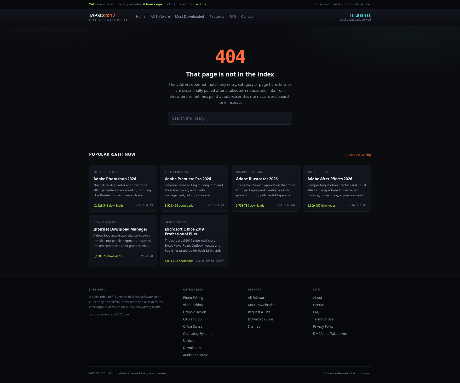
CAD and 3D (192, 319)
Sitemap (254, 326)
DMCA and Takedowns (330, 333)
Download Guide (260, 319)
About (317, 298)
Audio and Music (195, 355)
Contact (247, 16)
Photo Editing (193, 298)
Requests (216, 16)
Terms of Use (323, 319)
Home (140, 16)
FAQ (233, 16)
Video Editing (193, 305)
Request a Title (259, 312)
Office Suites (192, 326)
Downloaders (193, 348)
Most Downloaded (189, 16)
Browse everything (358, 155)
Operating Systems (197, 333)
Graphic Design (194, 312)
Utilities (188, 340)
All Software (160, 16)
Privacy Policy (323, 326)
